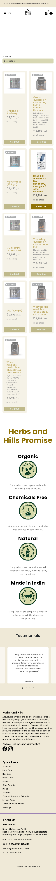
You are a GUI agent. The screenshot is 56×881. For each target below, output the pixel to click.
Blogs (5, 788)
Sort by (6, 56)
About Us (6, 766)
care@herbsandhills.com (16, 848)
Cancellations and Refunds (15, 796)
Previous (4, 664)
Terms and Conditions (13, 803)
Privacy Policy (8, 800)
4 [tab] (34, 688)
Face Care (7, 770)
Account (6, 792)
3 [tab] (30, 688)
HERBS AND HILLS (34, 867)
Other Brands (8, 785)
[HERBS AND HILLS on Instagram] (10, 748)
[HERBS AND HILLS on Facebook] (4, 748)
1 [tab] (22, 688)
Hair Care (6, 774)
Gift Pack (6, 781)
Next (51, 664)
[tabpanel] (28, 665)
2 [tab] (26, 688)
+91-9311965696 (12, 852)
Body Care (7, 777)
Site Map (6, 807)
